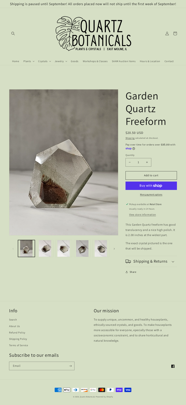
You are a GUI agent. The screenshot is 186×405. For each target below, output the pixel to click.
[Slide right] (114, 248)
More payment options (151, 194)
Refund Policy (17, 332)
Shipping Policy (18, 339)
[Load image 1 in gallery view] (26, 248)
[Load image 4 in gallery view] (82, 248)
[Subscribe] (70, 366)
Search (13, 319)
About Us (14, 326)
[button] (13, 34)
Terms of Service (18, 345)
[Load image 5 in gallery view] (100, 248)
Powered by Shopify (104, 397)
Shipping (130, 138)
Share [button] (133, 272)
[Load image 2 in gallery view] (45, 248)
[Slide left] (13, 248)
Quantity (130, 155)
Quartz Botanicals (87, 397)
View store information (142, 214)
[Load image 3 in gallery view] (63, 248)
